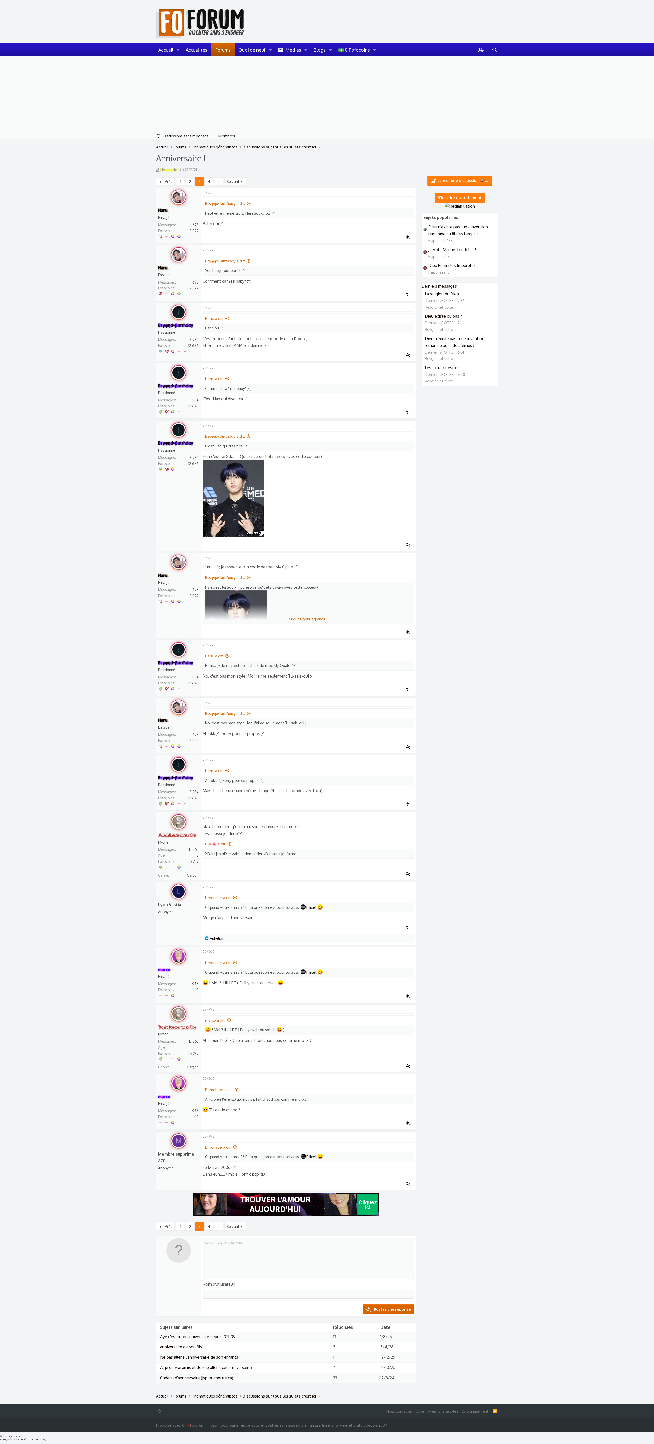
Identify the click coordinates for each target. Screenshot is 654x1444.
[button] (178, 49)
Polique (3, 1439)
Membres (226, 136)
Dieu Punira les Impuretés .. (453, 265)
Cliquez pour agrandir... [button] (308, 618)
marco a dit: (215, 1020)
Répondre (409, 237)
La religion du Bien (442, 293)
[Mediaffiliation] (460, 206)
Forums (223, 50)
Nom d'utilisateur (218, 1284)
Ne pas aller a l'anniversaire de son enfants (199, 1357)
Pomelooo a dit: (219, 1089)
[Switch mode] (161, 1411)
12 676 (193, 345)
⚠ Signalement (475, 1411)
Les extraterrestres (442, 367)
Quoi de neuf (252, 50)
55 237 (193, 861)
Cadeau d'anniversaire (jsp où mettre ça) (196, 1377)
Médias (293, 50)
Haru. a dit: (214, 318)
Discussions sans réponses (185, 136)
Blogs (319, 50)
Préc (168, 181)
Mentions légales (443, 1411)
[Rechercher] (494, 49)
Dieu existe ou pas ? (443, 316)
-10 (196, 990)
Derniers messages (439, 286)
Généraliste (12, 1439)
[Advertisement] (327, 94)
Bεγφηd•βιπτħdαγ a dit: (225, 203)
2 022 (194, 231)
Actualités (196, 50)
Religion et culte (439, 307)
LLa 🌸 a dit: (215, 844)
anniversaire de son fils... (182, 1346)
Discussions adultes (36, 1439)
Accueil (165, 50)
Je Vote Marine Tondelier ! (452, 249)
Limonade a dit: (218, 897)
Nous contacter (399, 1411)
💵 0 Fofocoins (354, 50)
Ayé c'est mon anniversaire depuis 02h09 (198, 1336)
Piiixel (311, 907)
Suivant (233, 181)
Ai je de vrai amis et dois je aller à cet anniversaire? (206, 1367)
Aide (420, 1411)
